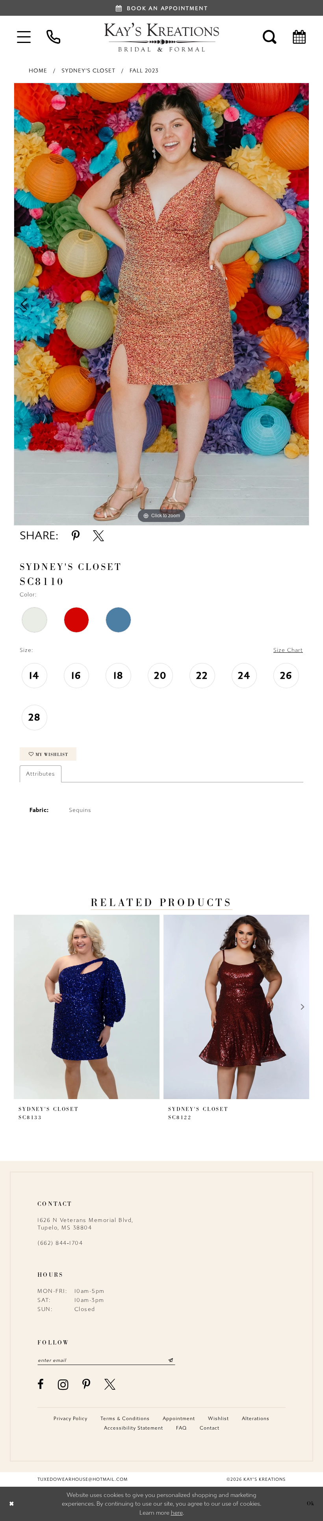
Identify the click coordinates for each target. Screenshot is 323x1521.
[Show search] (269, 37)
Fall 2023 (144, 70)
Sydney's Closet (88, 70)
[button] (24, 37)
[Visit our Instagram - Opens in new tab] (63, 1384)
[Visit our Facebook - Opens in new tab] (41, 1384)
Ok (311, 1503)
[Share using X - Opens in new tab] (98, 535)
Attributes (40, 774)
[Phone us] (53, 37)
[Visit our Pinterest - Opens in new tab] (86, 1384)
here (177, 1512)
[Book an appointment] (299, 37)
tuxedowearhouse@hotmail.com (82, 1479)
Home (38, 70)
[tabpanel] (161, 304)
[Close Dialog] (12, 1504)
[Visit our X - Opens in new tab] (110, 1384)
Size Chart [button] (288, 650)
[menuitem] (24, 37)
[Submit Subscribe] (170, 1360)
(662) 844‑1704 (60, 1243)
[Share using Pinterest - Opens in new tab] (76, 535)
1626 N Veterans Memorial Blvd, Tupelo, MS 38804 (85, 1224)
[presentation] (87, 1007)
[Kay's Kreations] (161, 37)
